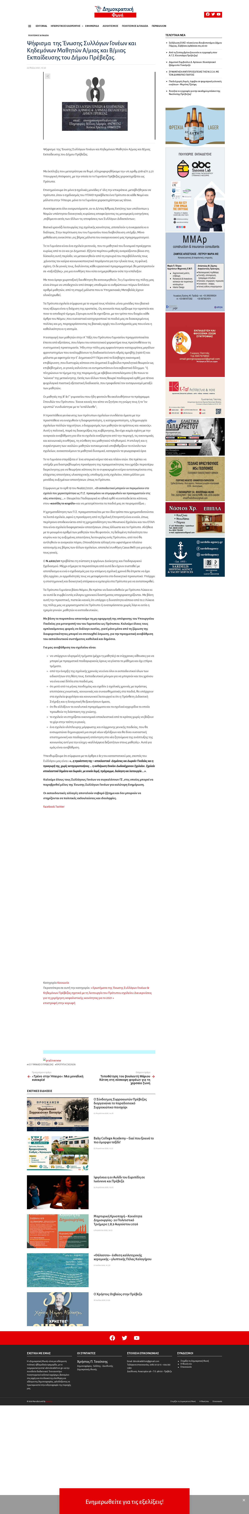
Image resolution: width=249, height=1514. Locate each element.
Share (47, 76)
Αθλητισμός (110, 26)
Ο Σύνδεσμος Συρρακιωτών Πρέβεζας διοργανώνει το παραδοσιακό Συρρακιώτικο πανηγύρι (120, 1103)
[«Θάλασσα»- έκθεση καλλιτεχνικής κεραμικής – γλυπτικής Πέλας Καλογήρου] (58, 1270)
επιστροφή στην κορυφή (59, 1003)
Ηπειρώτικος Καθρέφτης (65, 26)
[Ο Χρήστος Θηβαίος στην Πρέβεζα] (58, 1309)
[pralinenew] (52, 1060)
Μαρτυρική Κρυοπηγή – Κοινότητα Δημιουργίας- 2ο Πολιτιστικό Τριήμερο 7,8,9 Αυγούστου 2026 (118, 1220)
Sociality (49, 1401)
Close (244, 1500)
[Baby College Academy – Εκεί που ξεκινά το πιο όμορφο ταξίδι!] (58, 1153)
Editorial (41, 26)
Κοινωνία (63, 982)
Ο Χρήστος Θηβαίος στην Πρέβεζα (118, 1294)
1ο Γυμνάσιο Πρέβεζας (41, 1064)
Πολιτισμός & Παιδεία (135, 26)
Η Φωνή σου (186, 1364)
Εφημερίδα (92, 26)
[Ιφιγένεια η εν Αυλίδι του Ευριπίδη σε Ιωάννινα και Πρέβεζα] (58, 1192)
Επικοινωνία (186, 1367)
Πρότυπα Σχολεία (66, 1064)
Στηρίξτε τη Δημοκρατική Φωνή (195, 1361)
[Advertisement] (99, 1052)
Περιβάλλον (159, 26)
